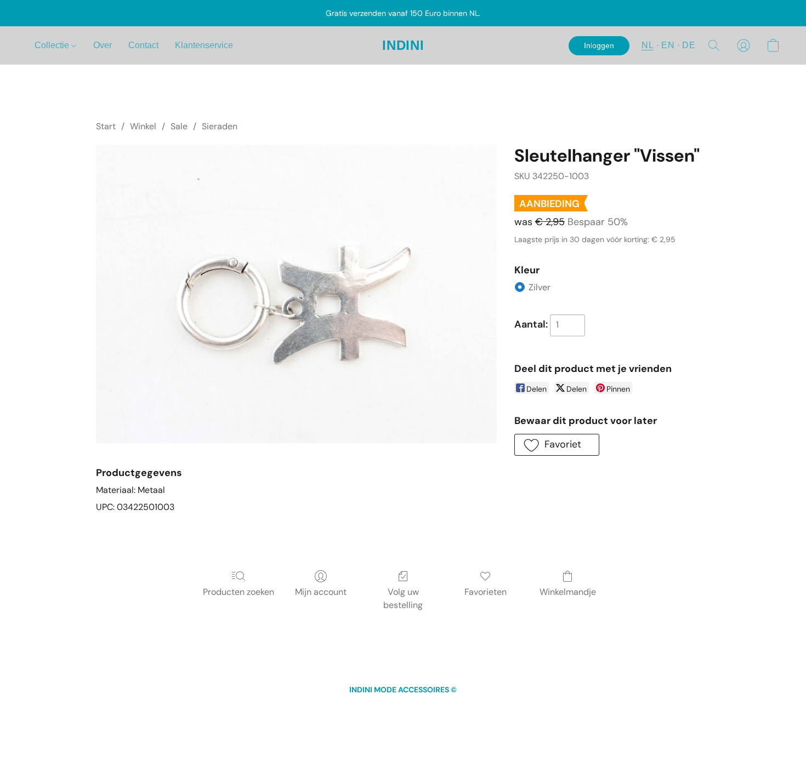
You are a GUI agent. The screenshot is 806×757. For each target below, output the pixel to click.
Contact (143, 45)
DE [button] (688, 45)
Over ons (469, 710)
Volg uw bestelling (403, 598)
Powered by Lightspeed (403, 727)
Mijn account (321, 592)
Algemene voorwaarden (354, 710)
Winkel (143, 126)
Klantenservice (204, 45)
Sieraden (219, 126)
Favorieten (485, 592)
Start (106, 126)
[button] (403, 45)
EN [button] (667, 45)
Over (102, 45)
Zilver (539, 287)
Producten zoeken (238, 592)
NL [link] (273, 710)
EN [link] (287, 710)
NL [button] (648, 45)
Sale (179, 126)
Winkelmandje (568, 592)
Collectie (53, 45)
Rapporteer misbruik (526, 710)
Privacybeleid (423, 710)
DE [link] (301, 710)
